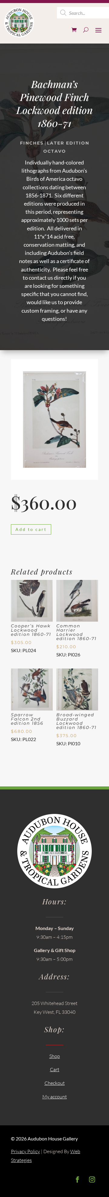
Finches (32, 143)
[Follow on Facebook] (77, 1179)
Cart (54, 1069)
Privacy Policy (25, 1151)
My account (54, 1097)
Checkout (55, 1083)
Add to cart (31, 529)
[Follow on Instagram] (92, 1179)
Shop (54, 1056)
